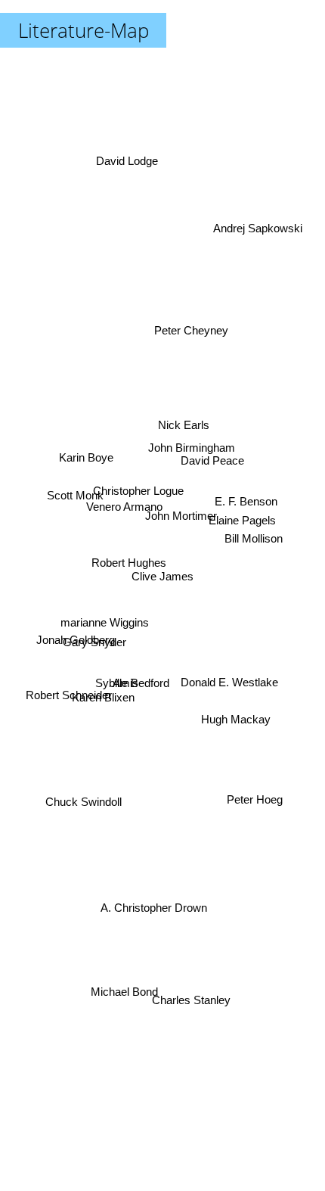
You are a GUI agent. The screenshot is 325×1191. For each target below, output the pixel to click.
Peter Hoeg (252, 815)
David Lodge (128, 155)
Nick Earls (184, 430)
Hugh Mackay (240, 722)
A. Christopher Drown (150, 908)
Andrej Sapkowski (260, 216)
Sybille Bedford (131, 682)
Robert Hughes (129, 552)
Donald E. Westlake (231, 677)
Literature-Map (83, 30)
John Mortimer (181, 518)
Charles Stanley (185, 1012)
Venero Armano (126, 500)
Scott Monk (74, 481)
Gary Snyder (94, 637)
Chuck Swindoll (85, 828)
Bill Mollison (253, 531)
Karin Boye (85, 459)
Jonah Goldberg (75, 664)
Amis (122, 670)
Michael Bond (125, 990)
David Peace (212, 453)
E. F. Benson (245, 485)
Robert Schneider (69, 712)
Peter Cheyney (192, 316)
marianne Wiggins (101, 607)
